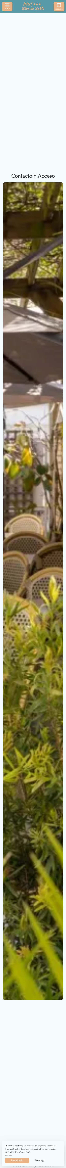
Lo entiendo (17, 1160)
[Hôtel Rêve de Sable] (33, 6)
